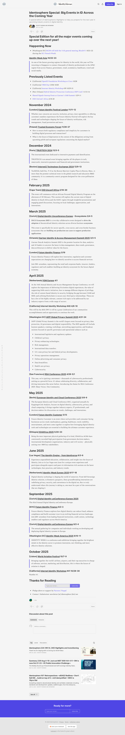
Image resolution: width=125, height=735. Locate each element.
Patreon (57, 590)
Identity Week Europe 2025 (56, 472)
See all (33, 694)
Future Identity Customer (50, 415)
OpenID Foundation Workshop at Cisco (57, 81)
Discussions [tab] (43, 643)
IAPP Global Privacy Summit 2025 (62, 317)
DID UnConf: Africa (40, 99)
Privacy (61, 722)
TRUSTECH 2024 (44, 150)
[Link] (26, 38)
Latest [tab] (36, 643)
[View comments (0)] (37, 31)
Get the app (71, 726)
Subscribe (110, 4)
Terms (67, 722)
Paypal (63, 590)
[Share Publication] (102, 4)
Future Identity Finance (49, 252)
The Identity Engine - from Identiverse (59, 455)
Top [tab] (31, 643)
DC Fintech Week (48, 53)
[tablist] (37, 620)
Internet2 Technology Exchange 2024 (56, 166)
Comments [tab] (33, 620)
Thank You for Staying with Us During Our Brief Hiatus (46, 650)
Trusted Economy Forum (49, 127)
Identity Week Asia (38, 58)
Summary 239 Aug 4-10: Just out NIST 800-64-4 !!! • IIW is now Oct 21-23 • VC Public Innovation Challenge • (54, 662)
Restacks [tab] (41, 620)
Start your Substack (57, 726)
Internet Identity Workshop (52, 88)
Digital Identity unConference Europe (55, 524)
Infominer (51, 25)
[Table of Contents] (2, 367)
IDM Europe (48, 280)
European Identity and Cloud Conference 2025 (59, 397)
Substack (53, 731)
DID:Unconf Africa (50, 190)
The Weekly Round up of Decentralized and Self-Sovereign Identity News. (52, 666)
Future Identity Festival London (53, 109)
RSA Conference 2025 (55, 374)
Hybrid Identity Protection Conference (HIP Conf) (63, 92)
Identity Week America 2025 (59, 536)
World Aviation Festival (49, 556)
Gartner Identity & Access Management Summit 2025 (64, 238)
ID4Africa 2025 (46, 432)
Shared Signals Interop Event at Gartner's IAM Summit (53, 95)
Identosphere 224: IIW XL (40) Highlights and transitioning (54, 648)
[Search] (98, 4)
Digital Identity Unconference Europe (55, 216)
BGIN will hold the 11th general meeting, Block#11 (66, 50)
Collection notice (75, 722)
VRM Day (45, 85)
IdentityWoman (40, 25)
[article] (62, 651)
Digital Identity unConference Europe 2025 (58, 498)
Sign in (119, 4)
